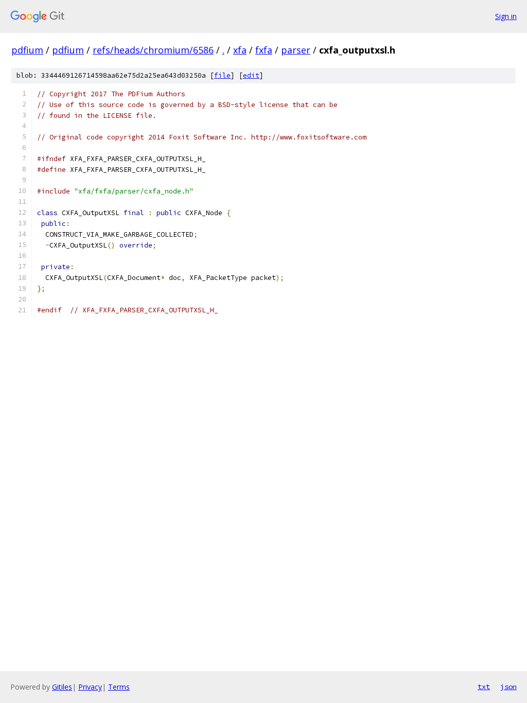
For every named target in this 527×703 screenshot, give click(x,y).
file (222, 75)
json (508, 686)
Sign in (506, 16)
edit (251, 75)
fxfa (263, 50)
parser (295, 50)
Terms (119, 687)
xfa (240, 50)
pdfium (27, 50)
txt (484, 686)
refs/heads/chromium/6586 (153, 50)
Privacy (90, 687)
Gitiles (62, 687)
